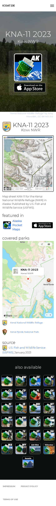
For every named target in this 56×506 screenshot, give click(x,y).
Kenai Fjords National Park (24, 331)
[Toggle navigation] (52, 6)
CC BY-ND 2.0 (45, 116)
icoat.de (8, 5)
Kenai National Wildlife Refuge (26, 322)
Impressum (9, 486)
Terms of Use (10, 499)
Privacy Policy (29, 486)
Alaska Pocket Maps (17, 225)
